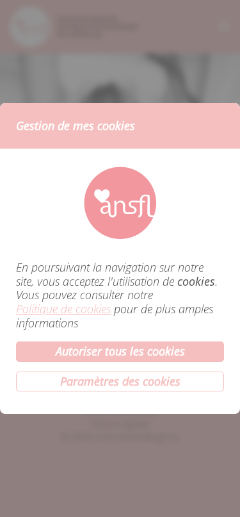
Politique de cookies (63, 309)
